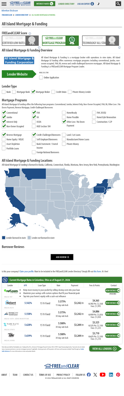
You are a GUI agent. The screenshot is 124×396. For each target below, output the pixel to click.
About (4, 374)
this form (97, 271)
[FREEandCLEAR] (62, 366)
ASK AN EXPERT (83, 3)
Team (15, 374)
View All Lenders (103, 349)
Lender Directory (21, 14)
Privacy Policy (63, 374)
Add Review (62, 256)
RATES (44, 3)
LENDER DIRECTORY (66, 3)
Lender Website (17, 74)
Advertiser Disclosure (10, 10)
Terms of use (45, 374)
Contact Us (28, 374)
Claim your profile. (27, 271)
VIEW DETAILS (111, 290)
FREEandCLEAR (7, 14)
